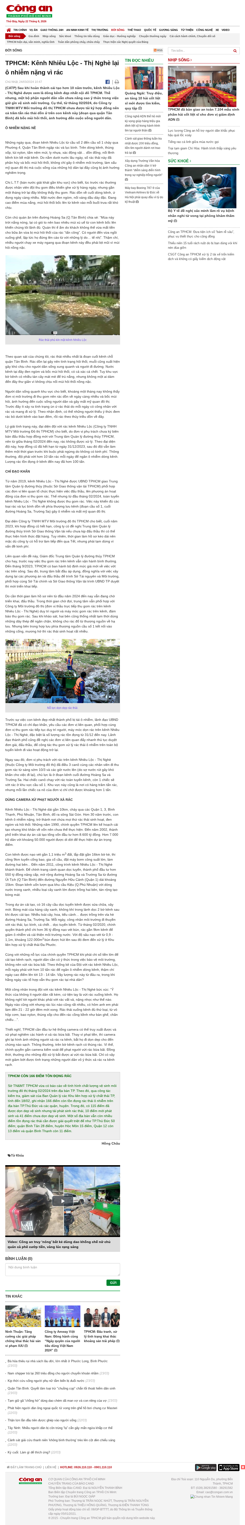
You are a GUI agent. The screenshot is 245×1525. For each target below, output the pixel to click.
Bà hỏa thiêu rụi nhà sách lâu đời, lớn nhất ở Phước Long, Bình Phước (58, 1361)
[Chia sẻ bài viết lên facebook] (108, 81)
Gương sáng (168, 29)
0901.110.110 (103, 1467)
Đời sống (118, 29)
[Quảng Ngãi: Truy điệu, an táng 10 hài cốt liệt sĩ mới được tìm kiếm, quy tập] (144, 77)
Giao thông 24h (51, 29)
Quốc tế (150, 29)
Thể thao (134, 29)
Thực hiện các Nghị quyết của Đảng (125, 41)
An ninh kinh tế (77, 29)
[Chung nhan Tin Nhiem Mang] (211, 1496)
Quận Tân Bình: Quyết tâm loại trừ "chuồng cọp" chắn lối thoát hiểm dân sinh (61, 1388)
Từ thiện (187, 29)
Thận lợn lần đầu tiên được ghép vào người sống (42, 1420)
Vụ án (33, 29)
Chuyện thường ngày (152, 36)
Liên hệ (50, 1467)
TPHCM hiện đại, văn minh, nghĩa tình (31, 41)
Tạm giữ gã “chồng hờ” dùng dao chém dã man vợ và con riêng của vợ (57, 1400)
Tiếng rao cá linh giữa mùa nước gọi (193, 142)
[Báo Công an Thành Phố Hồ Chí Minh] (8, 29)
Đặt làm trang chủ (26, 1467)
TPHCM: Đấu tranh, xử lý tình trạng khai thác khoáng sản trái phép (100, 1336)
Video (226, 29)
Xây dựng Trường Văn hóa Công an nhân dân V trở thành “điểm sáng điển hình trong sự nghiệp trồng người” (143, 168)
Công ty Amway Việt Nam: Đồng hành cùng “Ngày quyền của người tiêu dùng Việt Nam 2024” (62, 1341)
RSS (159, 50)
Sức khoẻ (65, 36)
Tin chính (20, 29)
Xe (217, 29)
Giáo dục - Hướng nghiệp (119, 36)
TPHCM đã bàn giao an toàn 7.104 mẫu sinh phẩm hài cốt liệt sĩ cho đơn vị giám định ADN (203, 114)
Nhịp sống (49, 36)
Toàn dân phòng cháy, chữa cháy (79, 41)
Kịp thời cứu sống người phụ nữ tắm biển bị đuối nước (46, 1381)
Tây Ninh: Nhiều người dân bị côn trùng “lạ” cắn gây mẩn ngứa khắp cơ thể (60, 1428)
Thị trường (99, 29)
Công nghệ (204, 29)
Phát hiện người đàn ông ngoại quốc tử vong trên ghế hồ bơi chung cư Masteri (62, 1408)
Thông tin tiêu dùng (87, 36)
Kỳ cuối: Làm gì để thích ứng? (29, 1452)
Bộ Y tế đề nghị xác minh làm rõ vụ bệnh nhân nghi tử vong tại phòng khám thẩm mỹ (201, 216)
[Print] (117, 81)
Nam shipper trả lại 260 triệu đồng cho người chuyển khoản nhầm (53, 1373)
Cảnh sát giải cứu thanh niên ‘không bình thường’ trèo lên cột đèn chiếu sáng (61, 1440)
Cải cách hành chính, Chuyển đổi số (192, 36)
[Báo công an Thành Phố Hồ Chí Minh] (29, 10)
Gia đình (33, 36)
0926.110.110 (83, 1467)
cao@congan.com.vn (219, 1492)
